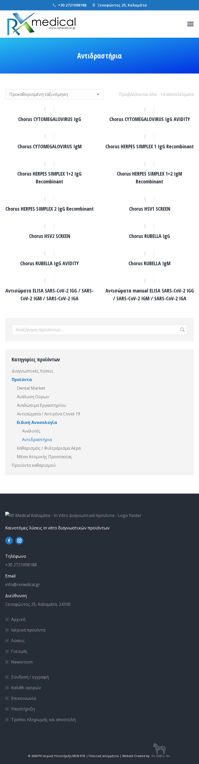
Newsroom (22, 662)
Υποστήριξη (23, 709)
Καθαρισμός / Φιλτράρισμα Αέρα (49, 448)
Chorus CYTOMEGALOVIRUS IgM (50, 146)
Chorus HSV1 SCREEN (149, 208)
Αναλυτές (31, 431)
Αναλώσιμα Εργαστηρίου (41, 405)
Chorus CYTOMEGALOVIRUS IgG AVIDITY (149, 119)
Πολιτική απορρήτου (104, 756)
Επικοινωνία (23, 698)
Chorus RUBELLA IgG (149, 236)
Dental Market (31, 388)
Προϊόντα (22, 379)
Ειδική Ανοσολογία (37, 422)
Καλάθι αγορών (26, 687)
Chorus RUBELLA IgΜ (149, 263)
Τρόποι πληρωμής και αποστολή (43, 719)
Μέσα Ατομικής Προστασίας (44, 457)
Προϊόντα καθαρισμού (34, 465)
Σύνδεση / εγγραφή (30, 677)
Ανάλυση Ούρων (33, 397)
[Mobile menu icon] (190, 24)
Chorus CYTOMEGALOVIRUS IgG (49, 119)
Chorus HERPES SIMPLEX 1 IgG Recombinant (149, 146)
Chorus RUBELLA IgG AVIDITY (49, 263)
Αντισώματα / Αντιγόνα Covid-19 (48, 414)
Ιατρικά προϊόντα (28, 630)
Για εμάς (19, 651)
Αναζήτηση (181, 329)
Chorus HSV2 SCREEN (49, 236)
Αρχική (18, 619)
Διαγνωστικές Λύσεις (32, 371)
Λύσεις (18, 640)
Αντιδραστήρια (37, 439)
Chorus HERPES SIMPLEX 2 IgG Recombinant (49, 208)
